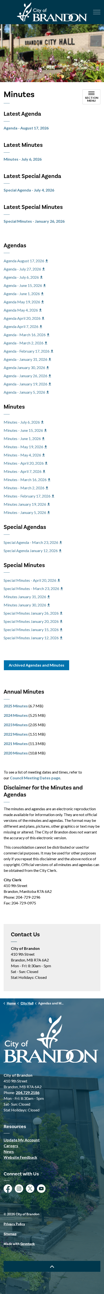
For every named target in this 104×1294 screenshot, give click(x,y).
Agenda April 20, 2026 (22, 318)
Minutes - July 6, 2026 (23, 159)
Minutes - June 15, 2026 (23, 430)
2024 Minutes (16, 715)
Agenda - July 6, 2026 (21, 277)
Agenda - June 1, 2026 (22, 293)
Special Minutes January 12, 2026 (31, 637)
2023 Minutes (16, 724)
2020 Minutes (16, 753)
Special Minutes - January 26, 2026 (34, 221)
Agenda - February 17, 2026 (27, 351)
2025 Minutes (16, 706)
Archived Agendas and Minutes (36, 665)
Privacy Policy (14, 1224)
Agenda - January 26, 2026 (25, 375)
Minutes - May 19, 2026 (23, 446)
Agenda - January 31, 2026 (25, 359)
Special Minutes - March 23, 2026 (31, 588)
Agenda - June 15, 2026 (23, 285)
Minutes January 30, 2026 (25, 605)
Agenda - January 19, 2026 (25, 384)
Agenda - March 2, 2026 (24, 343)
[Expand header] (96, 12)
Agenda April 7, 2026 (21, 326)
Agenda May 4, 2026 (21, 310)
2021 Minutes (16, 743)
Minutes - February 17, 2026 (27, 496)
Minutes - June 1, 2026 (22, 438)
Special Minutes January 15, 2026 (31, 629)
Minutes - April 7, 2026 (23, 471)
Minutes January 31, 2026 (25, 596)
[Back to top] (52, 1266)
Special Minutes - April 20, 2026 (30, 580)
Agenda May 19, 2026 (22, 301)
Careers (11, 1145)
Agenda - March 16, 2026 (25, 334)
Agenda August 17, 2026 (24, 260)
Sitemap (10, 1234)
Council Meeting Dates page (35, 777)
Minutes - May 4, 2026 (22, 455)
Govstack (27, 1244)
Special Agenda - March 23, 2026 (31, 542)
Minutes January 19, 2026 (25, 504)
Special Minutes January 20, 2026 (31, 621)
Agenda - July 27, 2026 (22, 269)
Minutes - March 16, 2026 (25, 479)
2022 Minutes (16, 734)
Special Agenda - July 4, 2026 (29, 190)
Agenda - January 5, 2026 (24, 392)
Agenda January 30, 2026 (24, 367)
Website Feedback (20, 1157)
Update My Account (22, 1140)
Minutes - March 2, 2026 (24, 487)
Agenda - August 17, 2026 (26, 128)
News (9, 1151)
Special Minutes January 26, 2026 (31, 613)
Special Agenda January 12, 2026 (31, 550)
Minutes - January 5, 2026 (25, 512)
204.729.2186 (27, 1092)
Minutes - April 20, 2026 (24, 463)
